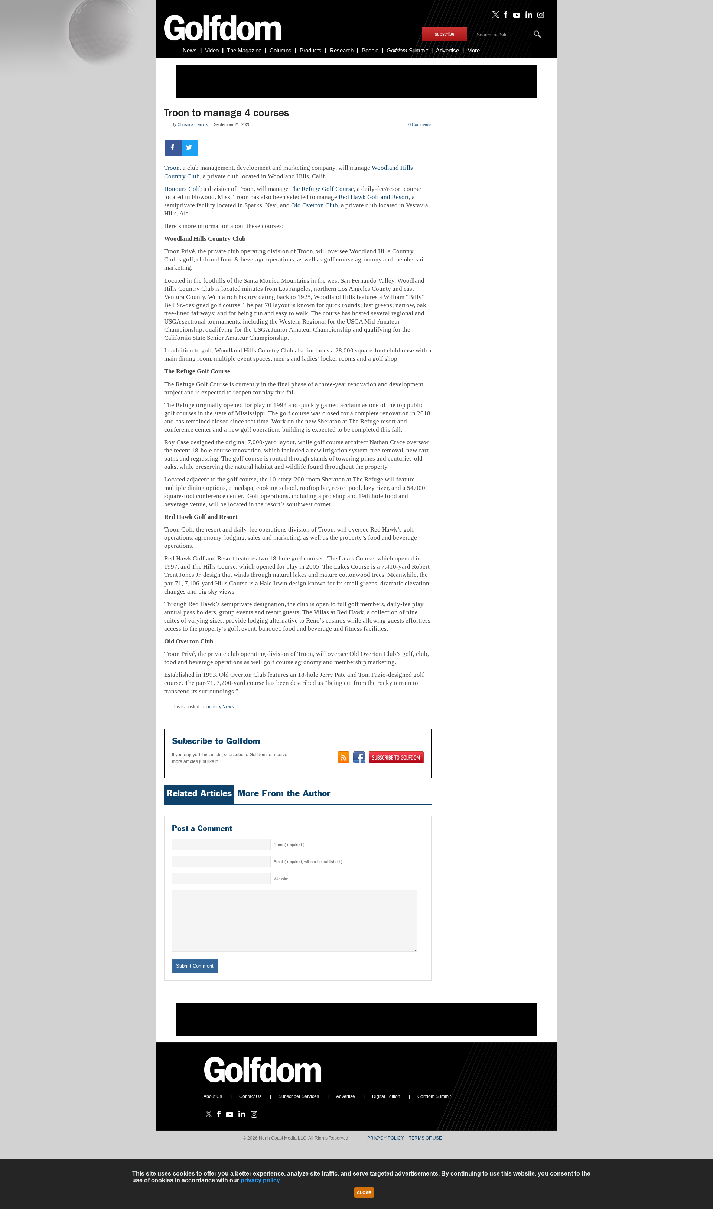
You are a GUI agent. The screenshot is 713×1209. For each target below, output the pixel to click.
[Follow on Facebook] (504, 16)
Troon (172, 167)
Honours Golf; (183, 188)
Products (311, 50)
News (190, 50)
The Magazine (244, 50)
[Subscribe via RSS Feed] (343, 757)
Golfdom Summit (434, 1096)
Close (364, 1192)
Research (342, 50)
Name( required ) (289, 844)
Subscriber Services (299, 1096)
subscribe (445, 34)
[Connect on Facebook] (359, 757)
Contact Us (250, 1096)
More (473, 50)
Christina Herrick (193, 124)
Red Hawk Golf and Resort (374, 197)
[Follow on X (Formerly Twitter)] (494, 16)
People (370, 50)
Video (212, 50)
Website (281, 879)
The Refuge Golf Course (322, 188)
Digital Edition (386, 1096)
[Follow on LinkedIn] (527, 16)
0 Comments (420, 124)
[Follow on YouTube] (514, 16)
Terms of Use (425, 1138)
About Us (213, 1096)
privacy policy (260, 1180)
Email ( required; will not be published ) (308, 861)
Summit (407, 50)
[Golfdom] (263, 1085)
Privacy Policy (385, 1138)
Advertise (447, 50)
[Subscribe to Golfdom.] (396, 757)
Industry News (219, 706)
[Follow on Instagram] (538, 16)
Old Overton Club (314, 205)
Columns (281, 50)
